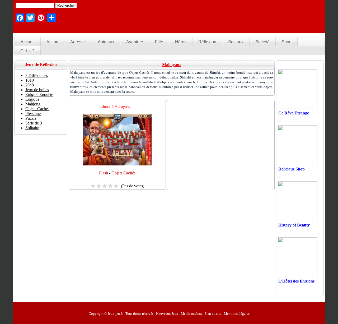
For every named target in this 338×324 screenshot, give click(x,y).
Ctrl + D (27, 51)
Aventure (134, 42)
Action (52, 42)
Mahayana (171, 64)
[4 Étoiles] (110, 186)
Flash (103, 173)
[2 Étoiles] (98, 186)
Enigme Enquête (39, 94)
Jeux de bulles (37, 89)
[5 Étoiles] (116, 186)
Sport (286, 42)
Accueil (28, 42)
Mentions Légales (237, 314)
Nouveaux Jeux (167, 314)
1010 (29, 80)
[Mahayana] (117, 164)
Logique (32, 99)
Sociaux (235, 42)
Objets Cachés (123, 173)
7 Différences (36, 75)
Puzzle (30, 118)
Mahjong (32, 104)
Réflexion (207, 42)
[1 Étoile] (93, 186)
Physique (33, 113)
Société (262, 42)
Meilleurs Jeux (191, 314)
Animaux (106, 42)
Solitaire (32, 128)
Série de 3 (33, 123)
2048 (29, 85)
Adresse (78, 42)
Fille (159, 42)
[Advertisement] (226, 14)
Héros (180, 42)
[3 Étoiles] (104, 186)
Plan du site (213, 314)
